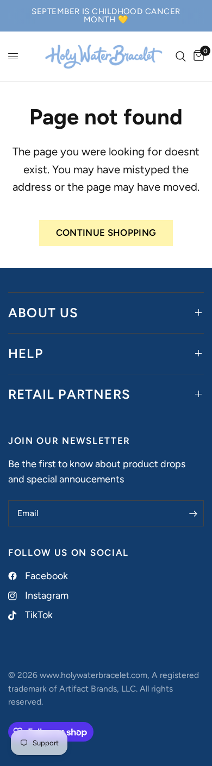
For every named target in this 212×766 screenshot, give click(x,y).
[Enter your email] (193, 513)
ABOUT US (43, 313)
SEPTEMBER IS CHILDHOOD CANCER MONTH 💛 (106, 15)
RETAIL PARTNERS (69, 394)
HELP (25, 353)
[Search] (181, 56)
